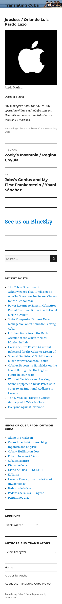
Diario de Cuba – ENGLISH (25, 470)
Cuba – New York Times (23, 456)
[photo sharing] (31, 57)
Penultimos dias (18, 497)
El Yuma (13, 474)
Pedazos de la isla (19, 488)
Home (9, 567)
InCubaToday (16, 483)
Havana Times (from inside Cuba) (30, 479)
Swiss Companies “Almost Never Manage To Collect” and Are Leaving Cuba (32, 324)
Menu (51, 5)
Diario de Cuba (17, 465)
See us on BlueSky (28, 221)
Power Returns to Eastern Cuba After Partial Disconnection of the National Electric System (32, 310)
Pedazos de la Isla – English (26, 493)
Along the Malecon (20, 437)
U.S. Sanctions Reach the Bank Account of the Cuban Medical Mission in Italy (28, 338)
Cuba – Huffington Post (23, 451)
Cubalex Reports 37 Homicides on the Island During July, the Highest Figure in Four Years (32, 370)
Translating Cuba (22, 5)
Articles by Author (16, 575)
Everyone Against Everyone (26, 407)
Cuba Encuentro (18, 460)
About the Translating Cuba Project (28, 583)
